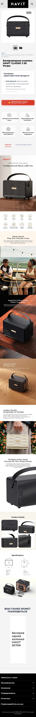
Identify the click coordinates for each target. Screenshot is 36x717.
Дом (3, 53)
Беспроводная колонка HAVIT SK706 (18, 639)
